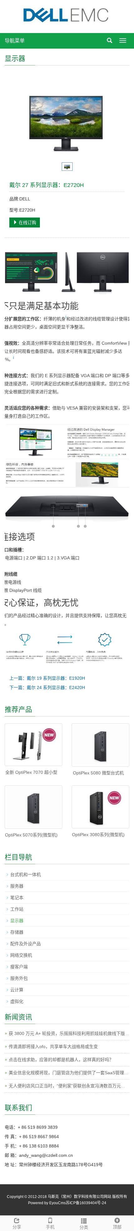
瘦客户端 (19, 966)
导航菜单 (15, 40)
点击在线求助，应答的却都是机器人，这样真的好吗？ (61, 1059)
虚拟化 (16, 1001)
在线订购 (26, 222)
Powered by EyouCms (47, 1203)
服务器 (16, 886)
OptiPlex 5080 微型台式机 (98, 772)
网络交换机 (21, 955)
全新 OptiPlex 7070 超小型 (31, 772)
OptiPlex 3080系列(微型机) (98, 834)
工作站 (16, 909)
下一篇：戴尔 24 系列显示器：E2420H (47, 687)
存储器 (16, 932)
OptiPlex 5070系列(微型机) (31, 834)
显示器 (16, 920)
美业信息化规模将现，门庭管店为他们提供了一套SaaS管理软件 (71, 1072)
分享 (16, 1226)
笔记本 (16, 897)
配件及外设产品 (25, 943)
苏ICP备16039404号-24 (86, 1203)
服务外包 (19, 978)
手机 (50, 1226)
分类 (83, 1227)
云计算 (16, 989)
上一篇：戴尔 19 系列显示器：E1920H (47, 678)
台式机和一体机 (25, 874)
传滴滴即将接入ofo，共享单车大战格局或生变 (53, 1046)
